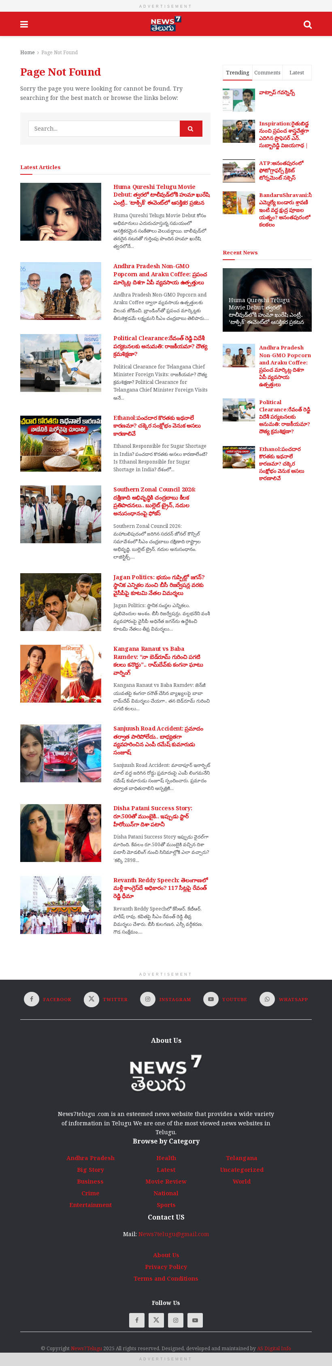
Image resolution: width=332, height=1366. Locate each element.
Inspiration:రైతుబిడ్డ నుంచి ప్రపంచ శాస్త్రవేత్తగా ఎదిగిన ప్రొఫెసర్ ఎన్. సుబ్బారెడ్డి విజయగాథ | (284, 134)
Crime (90, 1193)
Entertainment (90, 1205)
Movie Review (166, 1181)
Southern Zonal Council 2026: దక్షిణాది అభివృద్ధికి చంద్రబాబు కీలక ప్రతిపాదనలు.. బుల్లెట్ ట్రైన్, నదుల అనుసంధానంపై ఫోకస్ (154, 501)
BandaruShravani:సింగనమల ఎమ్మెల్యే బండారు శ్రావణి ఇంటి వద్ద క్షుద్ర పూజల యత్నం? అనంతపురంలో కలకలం (295, 209)
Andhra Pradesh (90, 1158)
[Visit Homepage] (165, 24)
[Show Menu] (24, 24)
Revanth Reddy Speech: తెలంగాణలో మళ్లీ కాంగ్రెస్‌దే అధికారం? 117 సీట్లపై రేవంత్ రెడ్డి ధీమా (160, 888)
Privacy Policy (166, 1267)
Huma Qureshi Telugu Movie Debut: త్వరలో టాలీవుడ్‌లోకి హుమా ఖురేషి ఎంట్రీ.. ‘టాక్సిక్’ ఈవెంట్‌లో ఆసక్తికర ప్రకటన (161, 194)
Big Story (90, 1169)
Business (90, 1181)
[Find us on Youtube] (195, 1320)
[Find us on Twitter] (156, 1320)
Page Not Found (59, 52)
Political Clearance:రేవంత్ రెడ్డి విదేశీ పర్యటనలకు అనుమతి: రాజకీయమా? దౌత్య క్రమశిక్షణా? (160, 346)
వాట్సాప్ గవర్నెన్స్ (277, 92)
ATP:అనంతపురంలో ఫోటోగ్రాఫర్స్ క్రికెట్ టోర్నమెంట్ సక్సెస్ (281, 170)
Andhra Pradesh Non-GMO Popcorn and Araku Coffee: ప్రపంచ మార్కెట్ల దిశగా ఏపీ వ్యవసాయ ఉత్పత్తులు (160, 274)
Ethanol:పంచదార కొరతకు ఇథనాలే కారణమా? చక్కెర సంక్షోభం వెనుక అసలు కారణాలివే (157, 425)
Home (27, 52)
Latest (166, 1169)
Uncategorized (242, 1169)
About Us (166, 1255)
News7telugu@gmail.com (173, 1234)
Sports (166, 1205)
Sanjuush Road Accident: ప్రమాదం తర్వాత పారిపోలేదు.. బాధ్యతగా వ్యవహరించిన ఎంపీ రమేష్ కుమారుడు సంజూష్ (158, 740)
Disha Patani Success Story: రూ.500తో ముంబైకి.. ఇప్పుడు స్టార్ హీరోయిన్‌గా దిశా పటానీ (152, 816)
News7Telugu (86, 1348)
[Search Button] (308, 24)
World (242, 1181)
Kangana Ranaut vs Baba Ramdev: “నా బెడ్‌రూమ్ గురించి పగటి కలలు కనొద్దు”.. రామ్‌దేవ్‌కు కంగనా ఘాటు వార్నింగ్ (158, 660)
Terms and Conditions (166, 1278)
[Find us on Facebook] (137, 1320)
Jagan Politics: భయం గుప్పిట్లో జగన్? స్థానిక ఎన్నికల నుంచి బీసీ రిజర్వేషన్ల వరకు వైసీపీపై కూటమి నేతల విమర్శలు (158, 585)
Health (166, 1158)
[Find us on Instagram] (175, 1320)
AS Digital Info (274, 1348)
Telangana (242, 1158)
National (166, 1193)
